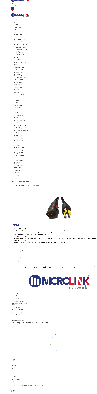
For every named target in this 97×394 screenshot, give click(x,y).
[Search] (12, 8)
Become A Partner (18, 81)
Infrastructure (17, 32)
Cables (17, 37)
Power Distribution (18, 52)
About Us (16, 22)
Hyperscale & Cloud (18, 69)
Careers (16, 29)
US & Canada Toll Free (21, 12)
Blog (13, 370)
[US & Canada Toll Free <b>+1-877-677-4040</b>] (12, 10)
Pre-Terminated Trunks (21, 46)
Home (13, 363)
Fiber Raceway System (21, 47)
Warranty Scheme (18, 87)
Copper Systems (19, 36)
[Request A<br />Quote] (11, 357)
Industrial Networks (18, 71)
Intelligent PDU (19, 59)
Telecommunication (18, 72)
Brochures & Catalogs (19, 94)
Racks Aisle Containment (21, 49)
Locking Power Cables (21, 62)
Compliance (17, 24)
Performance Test (18, 86)
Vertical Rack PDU (20, 56)
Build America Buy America (20, 77)
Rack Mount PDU (20, 54)
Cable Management (20, 41)
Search (12, 3)
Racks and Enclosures (21, 39)
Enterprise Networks (19, 67)
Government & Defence (19, 75)
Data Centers (17, 42)
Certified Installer (18, 84)
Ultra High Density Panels (22, 44)
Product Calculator (18, 91)
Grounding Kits (19, 60)
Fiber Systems (19, 34)
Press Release (17, 27)
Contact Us (14, 372)
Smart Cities (17, 74)
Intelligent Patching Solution (22, 51)
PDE (17, 57)
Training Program (18, 82)
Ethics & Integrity (18, 26)
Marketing (16, 92)
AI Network (16, 66)
